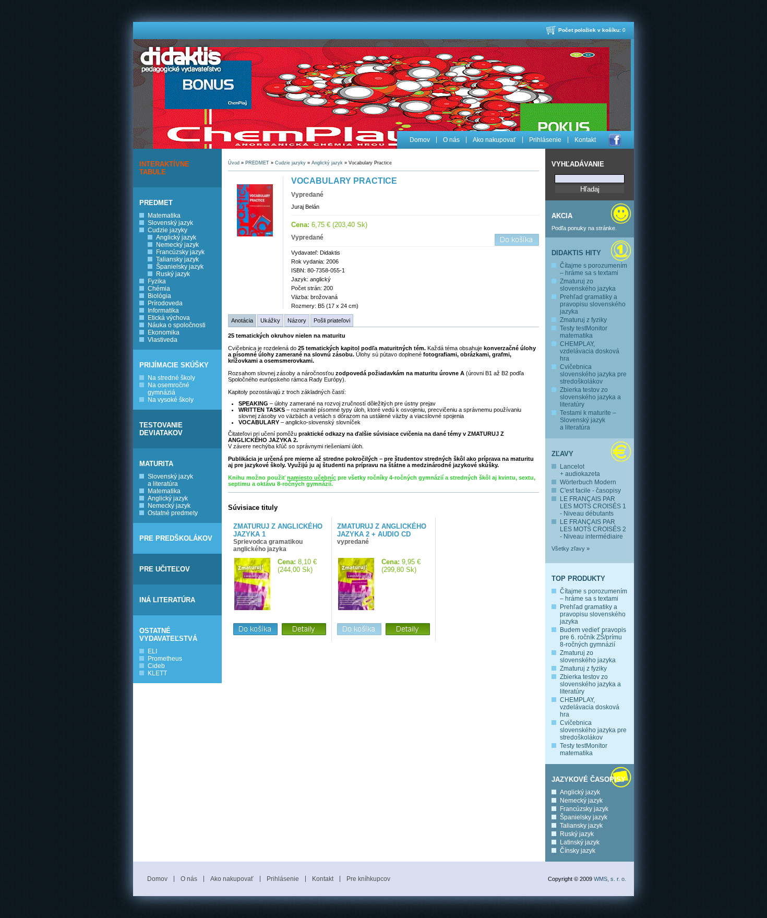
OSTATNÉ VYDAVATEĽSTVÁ (168, 634)
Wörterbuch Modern (588, 482)
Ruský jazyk (173, 274)
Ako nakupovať (494, 140)
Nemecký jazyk (177, 244)
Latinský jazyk (580, 842)
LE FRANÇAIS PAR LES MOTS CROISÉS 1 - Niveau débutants (593, 506)
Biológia (159, 296)
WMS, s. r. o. (610, 879)
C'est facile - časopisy (590, 490)
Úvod (233, 162)
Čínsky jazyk (577, 850)
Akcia (562, 216)
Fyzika (157, 281)
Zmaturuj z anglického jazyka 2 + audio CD (381, 530)
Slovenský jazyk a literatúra (170, 480)
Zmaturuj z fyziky (583, 320)
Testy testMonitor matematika (583, 332)
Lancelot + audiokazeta (580, 470)
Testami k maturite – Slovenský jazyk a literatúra (588, 420)
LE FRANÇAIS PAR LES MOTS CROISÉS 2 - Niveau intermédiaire (593, 529)
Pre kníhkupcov (368, 879)
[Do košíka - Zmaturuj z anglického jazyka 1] (255, 629)
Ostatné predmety (173, 513)
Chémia (159, 288)
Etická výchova (169, 317)
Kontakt (585, 140)
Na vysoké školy (171, 399)
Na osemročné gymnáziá (168, 388)
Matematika (164, 215)
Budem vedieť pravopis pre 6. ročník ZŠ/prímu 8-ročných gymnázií (593, 637)
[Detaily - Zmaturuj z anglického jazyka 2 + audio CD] (408, 629)
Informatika (163, 310)
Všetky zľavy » (571, 548)
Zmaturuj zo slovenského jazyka (588, 285)
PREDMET (156, 203)
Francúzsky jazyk (180, 252)
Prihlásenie (545, 140)
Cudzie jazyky (167, 230)
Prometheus (165, 658)
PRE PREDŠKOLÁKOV (175, 538)
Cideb (156, 666)
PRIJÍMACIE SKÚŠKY (174, 365)
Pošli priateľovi (332, 320)
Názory (296, 320)
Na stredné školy (171, 377)
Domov (420, 140)
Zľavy (562, 454)
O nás (451, 140)
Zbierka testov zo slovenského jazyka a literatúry (590, 397)
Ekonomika (163, 332)
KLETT (157, 673)
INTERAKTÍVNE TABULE (164, 168)
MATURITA (156, 464)
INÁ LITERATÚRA (167, 600)
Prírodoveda (165, 303)
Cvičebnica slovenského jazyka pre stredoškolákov (593, 374)
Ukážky (270, 320)
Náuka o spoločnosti (177, 325)
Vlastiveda (162, 339)
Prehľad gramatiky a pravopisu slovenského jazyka (593, 304)
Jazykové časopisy (589, 779)
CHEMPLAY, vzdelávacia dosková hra (589, 351)
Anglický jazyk (176, 237)
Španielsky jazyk (179, 266)
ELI (152, 651)
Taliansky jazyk (177, 259)
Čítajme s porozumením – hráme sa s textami (593, 269)
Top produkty (578, 578)
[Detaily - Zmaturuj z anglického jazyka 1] (304, 629)
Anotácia (242, 320)
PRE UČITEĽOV (164, 569)
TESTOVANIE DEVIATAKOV (161, 429)
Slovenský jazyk (170, 222)
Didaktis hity (576, 253)
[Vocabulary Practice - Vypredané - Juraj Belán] (255, 234)
